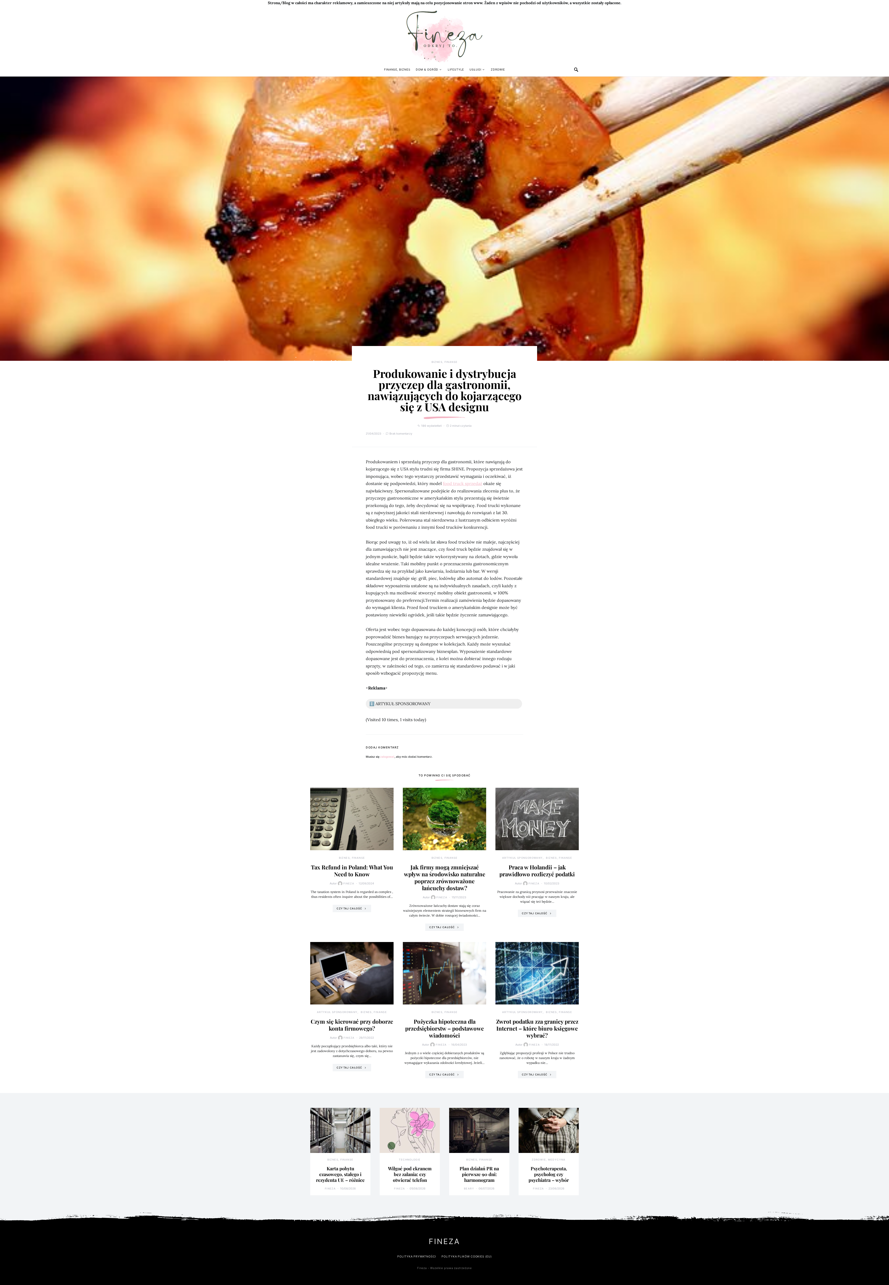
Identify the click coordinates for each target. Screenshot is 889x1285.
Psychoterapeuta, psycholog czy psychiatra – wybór (549, 1174)
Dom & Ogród (427, 69)
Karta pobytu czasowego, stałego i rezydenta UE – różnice (340, 1174)
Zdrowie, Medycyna (548, 1159)
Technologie (409, 1159)
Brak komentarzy (400, 433)
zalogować (387, 756)
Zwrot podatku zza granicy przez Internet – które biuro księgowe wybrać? (537, 1028)
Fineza (348, 883)
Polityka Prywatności (416, 1256)
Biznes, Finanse (445, 362)
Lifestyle (456, 69)
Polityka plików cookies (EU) (466, 1256)
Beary (469, 1188)
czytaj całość (349, 908)
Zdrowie (498, 69)
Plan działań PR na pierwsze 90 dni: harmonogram (479, 1174)
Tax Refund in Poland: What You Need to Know (352, 870)
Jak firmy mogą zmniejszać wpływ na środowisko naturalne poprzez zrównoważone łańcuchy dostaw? (444, 877)
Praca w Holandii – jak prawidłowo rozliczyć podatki (537, 870)
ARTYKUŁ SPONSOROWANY (522, 857)
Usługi (475, 69)
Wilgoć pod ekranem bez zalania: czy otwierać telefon (410, 1174)
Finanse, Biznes (397, 69)
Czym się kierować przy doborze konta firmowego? (352, 1025)
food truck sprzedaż (462, 483)
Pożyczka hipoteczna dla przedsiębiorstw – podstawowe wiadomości (444, 1028)
